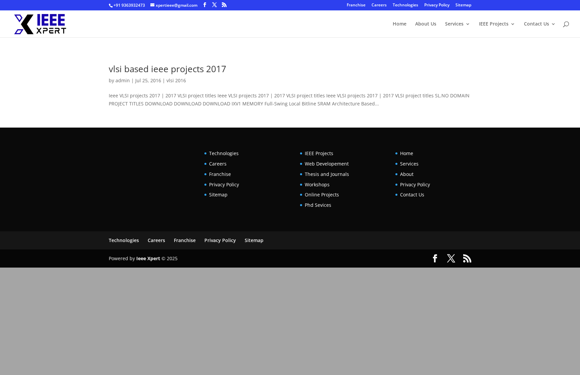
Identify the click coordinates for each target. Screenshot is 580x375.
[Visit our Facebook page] (204, 4)
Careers (379, 5)
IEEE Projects (494, 24)
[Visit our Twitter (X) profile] (214, 4)
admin (122, 80)
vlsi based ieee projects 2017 (167, 69)
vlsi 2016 (176, 80)
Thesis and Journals (327, 174)
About (407, 174)
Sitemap (463, 5)
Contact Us (536, 24)
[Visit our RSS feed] (224, 4)
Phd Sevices (318, 205)
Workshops (317, 184)
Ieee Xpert (148, 258)
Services (454, 24)
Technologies (405, 5)
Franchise (356, 5)
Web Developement (327, 163)
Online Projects (322, 194)
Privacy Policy (436, 5)
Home (399, 24)
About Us (425, 24)
